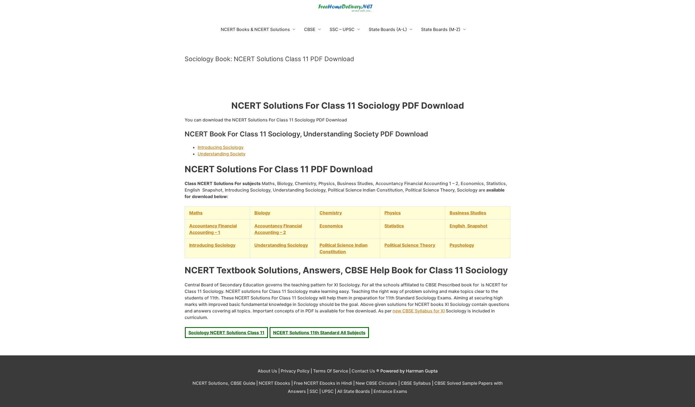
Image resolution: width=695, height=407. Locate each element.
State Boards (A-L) (388, 29)
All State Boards (353, 391)
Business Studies (468, 212)
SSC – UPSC (342, 29)
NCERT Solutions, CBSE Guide (223, 383)
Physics (392, 212)
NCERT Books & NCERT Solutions (255, 29)
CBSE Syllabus (416, 383)
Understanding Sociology (281, 245)
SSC (313, 391)
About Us (267, 371)
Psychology (462, 245)
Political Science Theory (409, 245)
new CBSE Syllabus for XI (419, 311)
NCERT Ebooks (274, 383)
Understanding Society (221, 153)
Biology (262, 212)
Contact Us (363, 371)
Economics (331, 225)
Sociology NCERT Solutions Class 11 (226, 332)
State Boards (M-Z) (440, 29)
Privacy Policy (295, 371)
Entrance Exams (390, 391)
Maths (196, 212)
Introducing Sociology (221, 147)
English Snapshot (468, 225)
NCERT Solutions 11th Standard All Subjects (319, 332)
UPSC (328, 391)
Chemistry (331, 212)
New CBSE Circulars (376, 383)
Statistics (394, 225)
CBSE (309, 29)
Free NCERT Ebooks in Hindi (323, 383)
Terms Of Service (330, 371)
